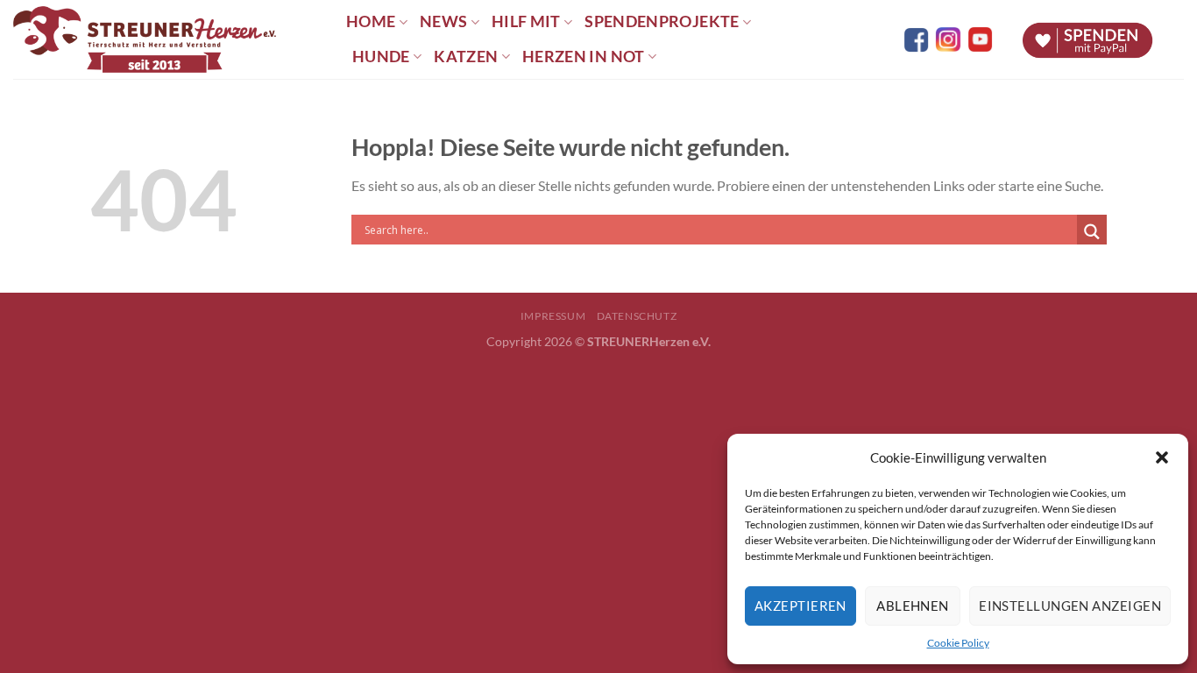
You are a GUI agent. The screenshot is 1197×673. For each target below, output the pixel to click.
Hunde (381, 56)
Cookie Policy (958, 642)
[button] (1162, 457)
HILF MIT (526, 21)
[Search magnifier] (1092, 232)
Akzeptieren (800, 605)
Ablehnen (912, 605)
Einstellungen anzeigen (1070, 605)
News (443, 21)
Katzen (466, 56)
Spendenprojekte (661, 21)
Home (370, 21)
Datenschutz (637, 315)
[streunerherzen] (166, 39)
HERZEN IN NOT (583, 56)
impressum (553, 315)
